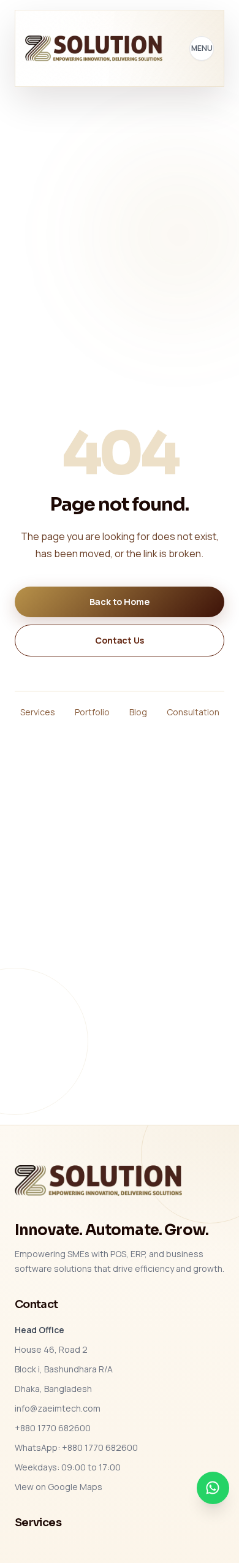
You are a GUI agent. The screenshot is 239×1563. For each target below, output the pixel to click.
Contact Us (119, 640)
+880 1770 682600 (53, 1428)
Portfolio (92, 712)
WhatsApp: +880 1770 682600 (76, 1447)
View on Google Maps (58, 1487)
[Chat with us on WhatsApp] (213, 1488)
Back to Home (119, 601)
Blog (138, 712)
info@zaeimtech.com (58, 1408)
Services (37, 712)
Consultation (193, 712)
